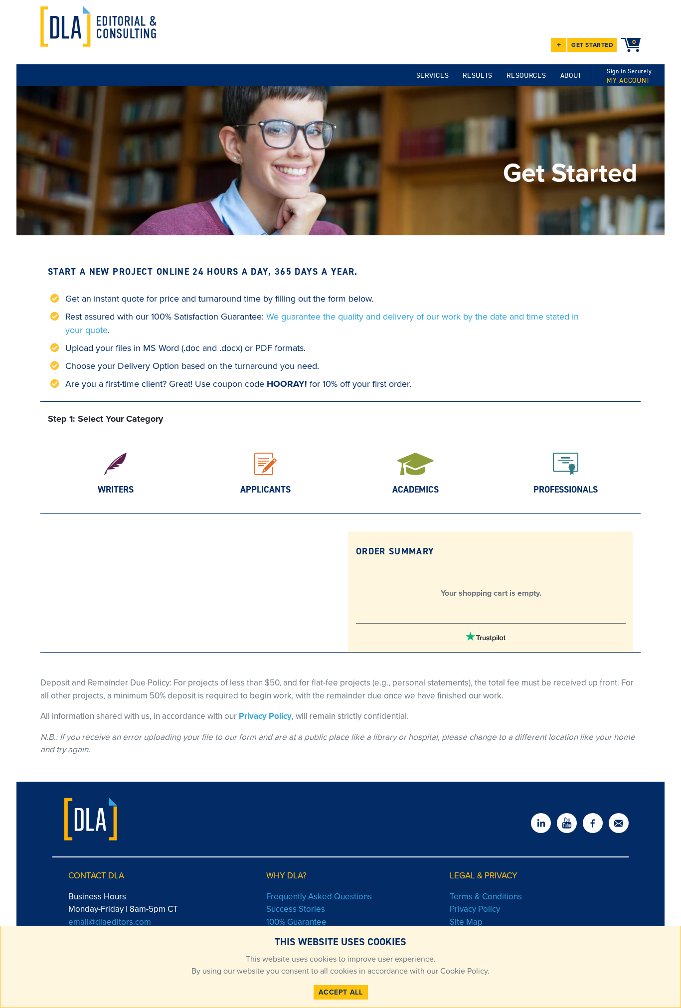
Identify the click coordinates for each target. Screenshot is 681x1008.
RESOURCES (526, 75)
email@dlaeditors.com (109, 922)
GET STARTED (592, 44)
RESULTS (478, 75)
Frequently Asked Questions (319, 896)
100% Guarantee (296, 922)
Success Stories (295, 909)
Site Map (466, 922)
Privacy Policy (265, 716)
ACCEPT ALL (341, 992)
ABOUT (571, 75)
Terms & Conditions (486, 896)
